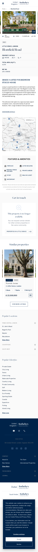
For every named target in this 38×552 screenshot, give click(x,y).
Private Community (8, 384)
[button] (3, 3)
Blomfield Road (15, 9)
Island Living (6, 408)
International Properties (27, 463)
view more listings (19, 304)
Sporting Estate (7, 396)
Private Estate (6, 366)
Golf (3, 387)
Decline (19, 544)
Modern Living (6, 390)
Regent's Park (6, 330)
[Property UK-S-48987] (19, 263)
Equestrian (5, 402)
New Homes (6, 463)
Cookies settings (19, 534)
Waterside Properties (9, 378)
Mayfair (4, 333)
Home (4, 9)
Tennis (4, 372)
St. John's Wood (7, 326)
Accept (19, 539)
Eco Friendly (6, 393)
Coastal (4, 399)
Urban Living (6, 375)
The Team (23, 459)
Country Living (6, 381)
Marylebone (6, 336)
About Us (5, 459)
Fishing (4, 405)
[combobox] (30, 120)
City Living (5, 369)
